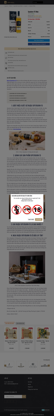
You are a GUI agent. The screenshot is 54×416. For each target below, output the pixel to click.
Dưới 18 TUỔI (31, 219)
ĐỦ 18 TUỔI (38, 219)
